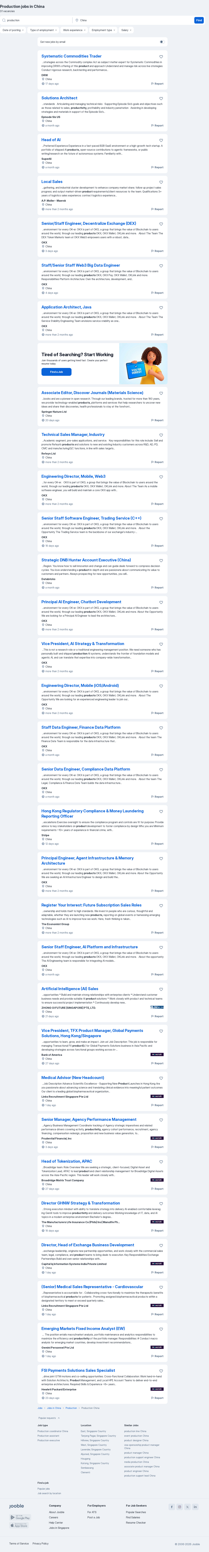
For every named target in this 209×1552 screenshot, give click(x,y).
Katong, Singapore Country (95, 1463)
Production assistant (48, 1435)
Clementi (85, 1472)
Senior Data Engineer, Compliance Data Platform (85, 769)
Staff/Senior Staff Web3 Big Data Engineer (80, 265)
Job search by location (49, 1493)
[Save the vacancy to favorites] (161, 56)
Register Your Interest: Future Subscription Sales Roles (91, 905)
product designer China (136, 1440)
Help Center (56, 1522)
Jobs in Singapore (59, 1527)
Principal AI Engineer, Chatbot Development (81, 601)
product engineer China (136, 1471)
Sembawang (87, 1467)
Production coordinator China (53, 1431)
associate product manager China (142, 1466)
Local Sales (52, 181)
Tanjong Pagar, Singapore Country (98, 1435)
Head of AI (51, 139)
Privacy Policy (40, 1543)
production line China (135, 1431)
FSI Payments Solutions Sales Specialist (78, 1370)
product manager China (136, 1452)
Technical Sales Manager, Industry (72, 434)
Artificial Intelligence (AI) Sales (69, 988)
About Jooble (56, 1512)
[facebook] (172, 1507)
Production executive (49, 1440)
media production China (136, 1462)
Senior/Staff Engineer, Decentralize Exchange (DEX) (88, 223)
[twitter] (187, 1507)
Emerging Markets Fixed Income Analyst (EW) (83, 1328)
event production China (136, 1435)
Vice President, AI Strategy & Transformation (82, 643)
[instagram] (179, 1507)
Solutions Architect (59, 98)
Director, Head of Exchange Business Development (87, 1245)
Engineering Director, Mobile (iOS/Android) (80, 685)
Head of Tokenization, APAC (66, 1161)
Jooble (196, 1544)
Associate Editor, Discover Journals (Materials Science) (92, 392)
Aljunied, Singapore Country (95, 1454)
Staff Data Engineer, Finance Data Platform (81, 727)
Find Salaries (133, 1517)
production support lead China (139, 1475)
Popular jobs (44, 1488)
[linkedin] (195, 1507)
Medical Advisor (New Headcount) (72, 1077)
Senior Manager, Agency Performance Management (89, 1119)
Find (199, 20)
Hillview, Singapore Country (95, 1440)
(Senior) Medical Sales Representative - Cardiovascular (92, 1286)
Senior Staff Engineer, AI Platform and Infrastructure (89, 947)
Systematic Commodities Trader (71, 56)
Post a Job (94, 1517)
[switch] (162, 41)
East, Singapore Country (93, 1431)
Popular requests (47, 1418)
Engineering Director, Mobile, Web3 (73, 476)
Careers (53, 1517)
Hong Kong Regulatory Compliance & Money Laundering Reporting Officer (92, 814)
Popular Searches (136, 1512)
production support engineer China (142, 1457)
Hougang (85, 1458)
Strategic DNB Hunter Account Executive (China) (86, 560)
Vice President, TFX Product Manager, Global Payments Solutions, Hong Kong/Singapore (92, 1033)
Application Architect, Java (66, 307)
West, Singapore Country (94, 1445)
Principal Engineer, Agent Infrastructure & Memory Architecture (87, 861)
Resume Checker (136, 1522)
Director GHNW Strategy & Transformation (80, 1203)
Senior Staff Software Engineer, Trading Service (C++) (91, 518)
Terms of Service (19, 1543)
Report (159, 83)
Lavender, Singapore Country (96, 1449)
